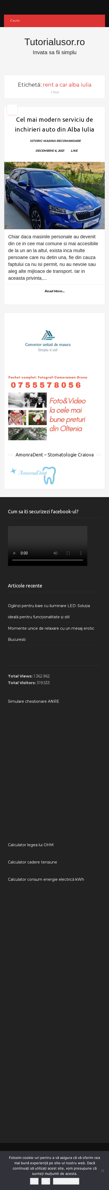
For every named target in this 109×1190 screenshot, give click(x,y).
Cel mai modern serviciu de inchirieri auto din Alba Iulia (54, 124)
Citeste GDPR (66, 1181)
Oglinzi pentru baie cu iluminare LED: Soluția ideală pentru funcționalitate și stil (49, 611)
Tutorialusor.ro (54, 41)
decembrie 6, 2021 (49, 151)
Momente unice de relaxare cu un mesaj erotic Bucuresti (51, 634)
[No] (102, 1170)
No (45, 1181)
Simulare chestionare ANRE (33, 701)
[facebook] (54, 6)
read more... (54, 291)
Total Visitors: (22, 682)
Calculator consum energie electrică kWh (46, 879)
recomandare (68, 141)
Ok (34, 1181)
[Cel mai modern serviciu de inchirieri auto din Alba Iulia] (54, 195)
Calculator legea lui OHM (31, 844)
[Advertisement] (54, 773)
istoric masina (43, 141)
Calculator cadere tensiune (32, 862)
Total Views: (21, 676)
